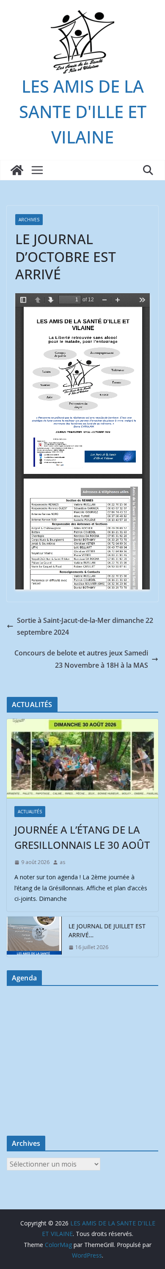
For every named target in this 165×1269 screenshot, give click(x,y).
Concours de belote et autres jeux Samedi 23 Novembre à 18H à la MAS (81, 659)
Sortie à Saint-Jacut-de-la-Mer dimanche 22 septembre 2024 (85, 626)
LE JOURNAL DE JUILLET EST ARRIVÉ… (107, 930)
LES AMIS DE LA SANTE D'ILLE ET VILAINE (82, 111)
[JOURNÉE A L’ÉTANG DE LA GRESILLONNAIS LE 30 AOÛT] (82, 758)
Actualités (30, 812)
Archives (29, 220)
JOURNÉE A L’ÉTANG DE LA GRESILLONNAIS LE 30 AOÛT (82, 837)
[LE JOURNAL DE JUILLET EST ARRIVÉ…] (34, 937)
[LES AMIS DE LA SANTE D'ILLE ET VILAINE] (17, 170)
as (62, 862)
